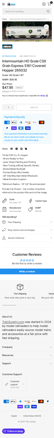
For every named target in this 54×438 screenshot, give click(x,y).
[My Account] (44, 4)
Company (7, 347)
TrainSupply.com (13, 322)
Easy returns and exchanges (21, 230)
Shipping (5, 91)
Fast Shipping (14, 222)
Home (4, 19)
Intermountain (9, 56)
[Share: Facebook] (11, 149)
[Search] (48, 11)
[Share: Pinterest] (21, 149)
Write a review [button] (27, 271)
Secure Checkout (16, 238)
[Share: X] (16, 149)
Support (6, 363)
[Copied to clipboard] (26, 149)
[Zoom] (46, 26)
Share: (5, 149)
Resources (7, 355)
